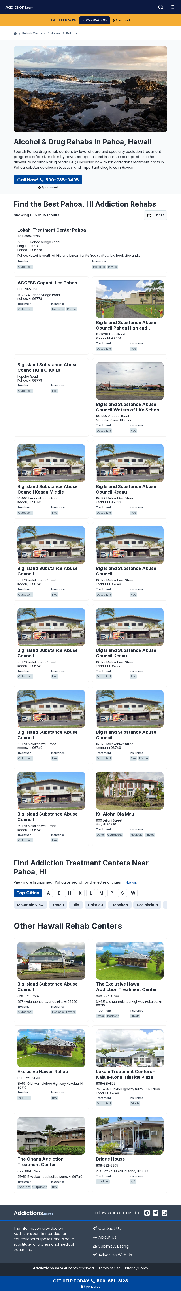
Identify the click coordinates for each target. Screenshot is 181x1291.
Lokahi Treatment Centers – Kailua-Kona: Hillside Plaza (125, 1074)
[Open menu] (173, 7)
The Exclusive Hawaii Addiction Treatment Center (126, 986)
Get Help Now (64, 20)
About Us (107, 1237)
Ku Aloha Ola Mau (115, 814)
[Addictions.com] (16, 33)
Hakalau (95, 904)
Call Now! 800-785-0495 (48, 180)
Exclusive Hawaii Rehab (42, 1071)
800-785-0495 (94, 20)
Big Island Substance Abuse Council (47, 571)
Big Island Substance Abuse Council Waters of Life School (128, 407)
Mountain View (30, 904)
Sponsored (123, 20)
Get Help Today (90, 1281)
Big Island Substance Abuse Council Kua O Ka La (47, 367)
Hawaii (55, 33)
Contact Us (109, 1228)
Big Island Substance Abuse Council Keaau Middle (47, 489)
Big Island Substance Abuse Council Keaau (126, 489)
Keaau (58, 904)
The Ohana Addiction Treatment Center (40, 1161)
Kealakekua (147, 904)
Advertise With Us (115, 1255)
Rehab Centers (33, 33)
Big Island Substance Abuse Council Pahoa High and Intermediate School (126, 328)
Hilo (76, 904)
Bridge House (110, 1159)
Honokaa (120, 904)
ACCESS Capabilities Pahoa (47, 282)
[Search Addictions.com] (160, 7)
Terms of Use (109, 1268)
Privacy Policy (136, 1268)
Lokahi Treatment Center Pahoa (51, 230)
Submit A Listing (113, 1246)
